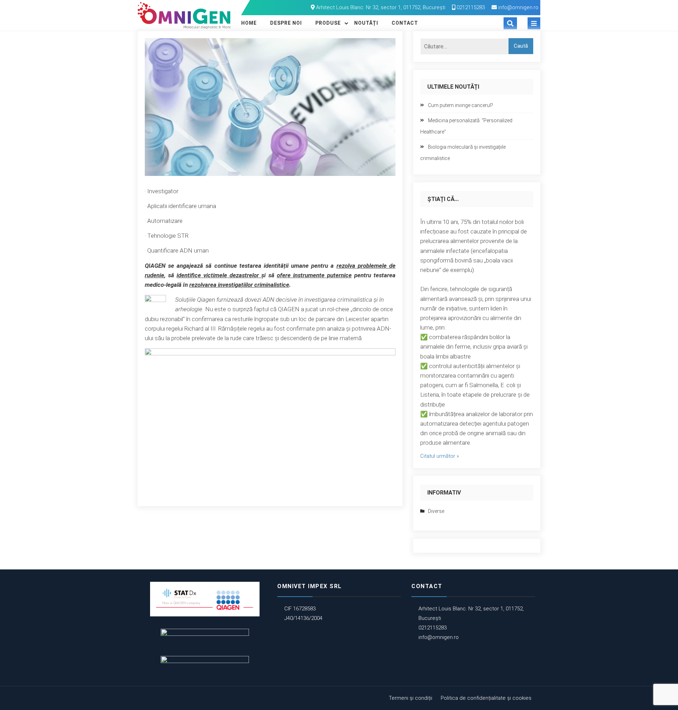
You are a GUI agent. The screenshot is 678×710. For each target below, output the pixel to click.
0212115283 (470, 7)
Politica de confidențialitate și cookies (486, 698)
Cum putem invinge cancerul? (460, 105)
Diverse (436, 511)
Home (249, 23)
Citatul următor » (439, 456)
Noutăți (366, 23)
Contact (405, 23)
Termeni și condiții (410, 698)
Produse (328, 23)
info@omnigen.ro (518, 7)
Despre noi (286, 23)
